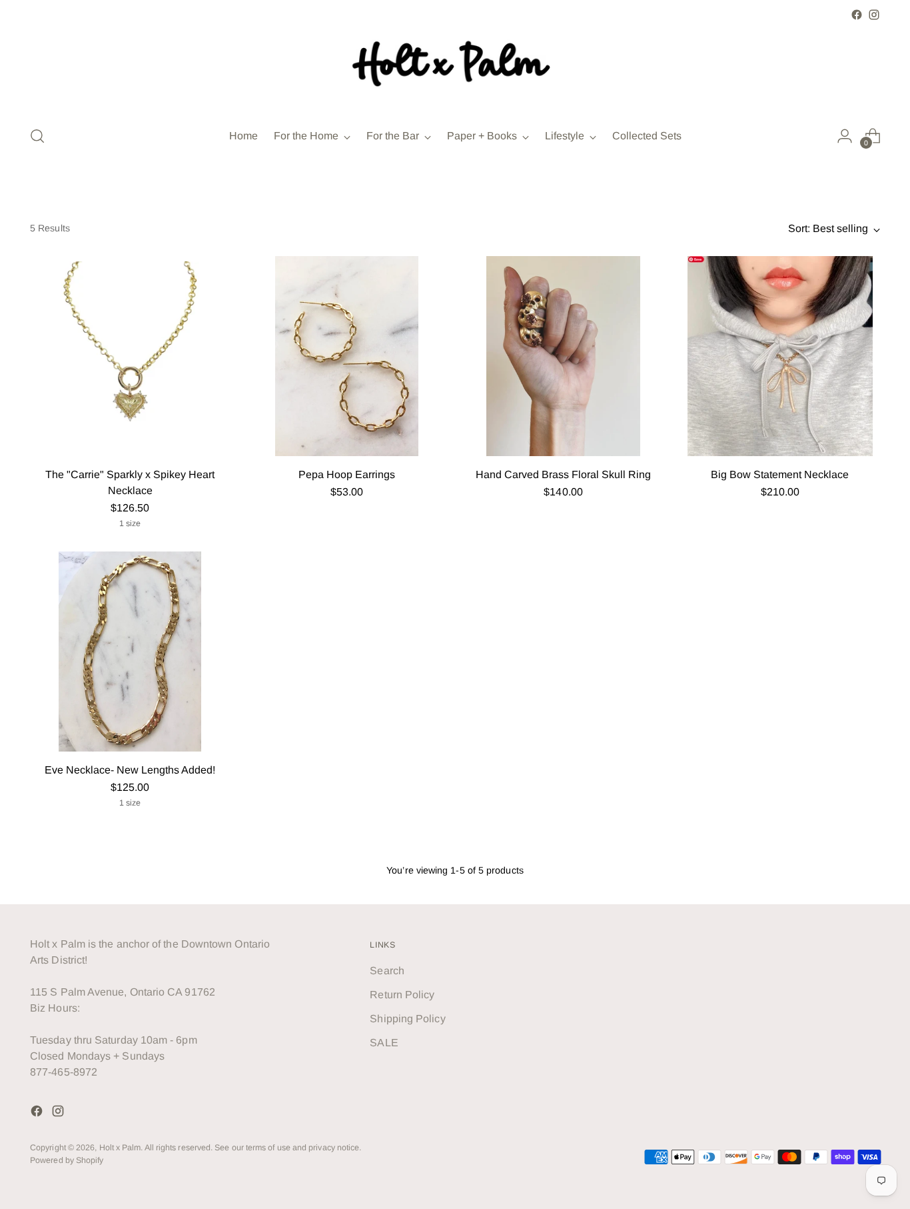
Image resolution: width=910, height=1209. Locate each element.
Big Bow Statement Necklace (780, 474)
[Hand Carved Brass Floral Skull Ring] (564, 356)
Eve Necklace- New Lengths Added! (130, 770)
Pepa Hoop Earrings (346, 474)
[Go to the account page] (844, 136)
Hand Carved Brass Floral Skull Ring (563, 474)
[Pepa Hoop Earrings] (346, 356)
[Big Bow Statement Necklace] (780, 356)
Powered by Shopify (66, 1160)
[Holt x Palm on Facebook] (857, 15)
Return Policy (402, 994)
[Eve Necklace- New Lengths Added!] (130, 651)
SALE (384, 1042)
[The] (130, 356)
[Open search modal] (37, 136)
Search (387, 970)
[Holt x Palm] (455, 68)
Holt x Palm (120, 1147)
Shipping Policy (407, 1018)
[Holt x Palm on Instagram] (874, 15)
